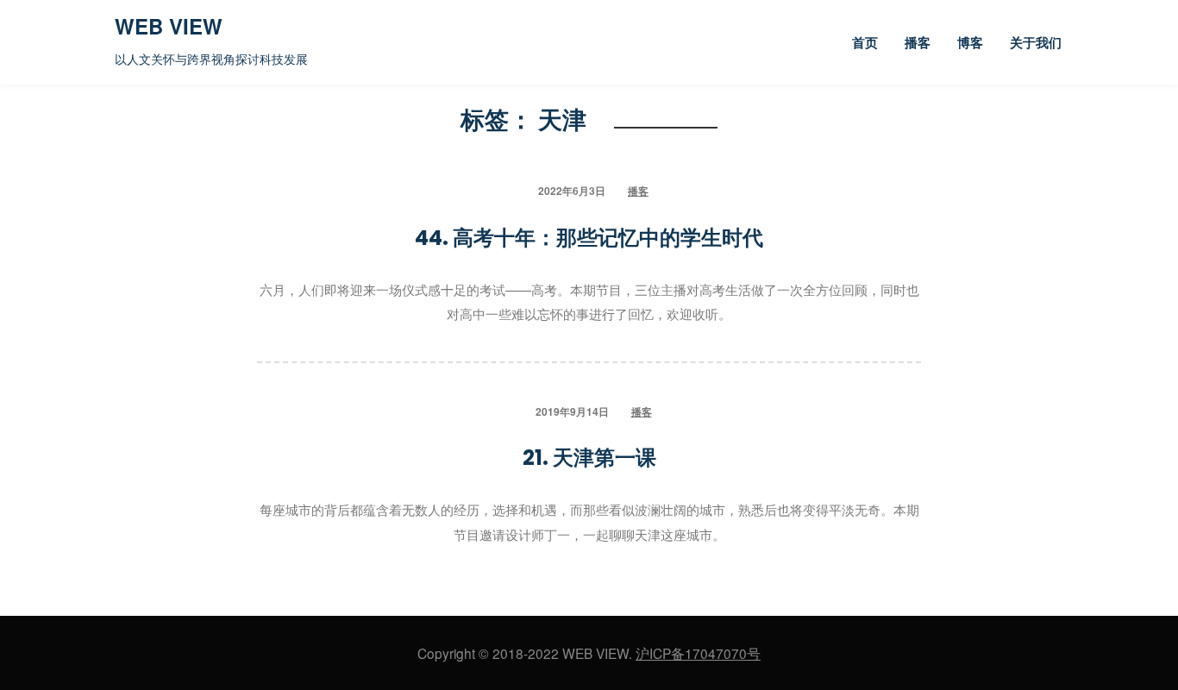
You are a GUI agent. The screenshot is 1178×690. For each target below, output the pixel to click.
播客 (917, 43)
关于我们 (1036, 43)
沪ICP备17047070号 (698, 652)
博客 (970, 43)
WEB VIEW (168, 26)
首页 (865, 43)
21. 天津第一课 (589, 457)
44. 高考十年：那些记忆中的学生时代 (589, 237)
